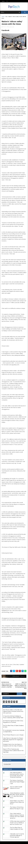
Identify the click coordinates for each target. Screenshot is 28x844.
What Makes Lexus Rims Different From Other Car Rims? (17, 802)
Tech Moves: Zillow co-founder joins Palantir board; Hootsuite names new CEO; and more (13, 711)
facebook (19, 693)
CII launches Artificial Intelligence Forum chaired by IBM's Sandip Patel (13, 716)
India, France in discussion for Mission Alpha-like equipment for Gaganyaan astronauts (13, 739)
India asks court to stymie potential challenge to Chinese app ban (17, 835)
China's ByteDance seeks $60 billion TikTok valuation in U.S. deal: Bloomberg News (17, 795)
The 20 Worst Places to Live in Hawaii (13, 735)
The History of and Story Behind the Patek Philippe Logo (17, 782)
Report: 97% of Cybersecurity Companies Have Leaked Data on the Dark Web (13, 750)
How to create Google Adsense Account (16, 787)
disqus (24, 693)
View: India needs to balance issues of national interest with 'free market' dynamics (17, 816)
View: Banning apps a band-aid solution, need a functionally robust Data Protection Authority (17, 775)
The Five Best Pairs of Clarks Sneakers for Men (16, 828)
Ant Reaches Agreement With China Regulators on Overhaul (13, 721)
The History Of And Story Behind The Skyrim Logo (17, 807)
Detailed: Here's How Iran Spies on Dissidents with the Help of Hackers (12, 745)
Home (3, 16)
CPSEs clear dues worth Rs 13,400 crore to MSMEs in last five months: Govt (17, 823)
